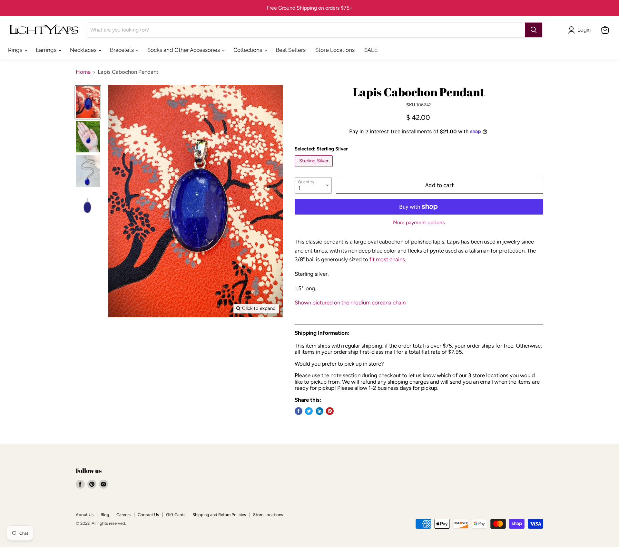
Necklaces (84, 50)
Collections (248, 50)
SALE (371, 50)
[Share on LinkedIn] (319, 411)
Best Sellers (291, 50)
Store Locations (335, 50)
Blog (105, 514)
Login (584, 30)
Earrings (47, 50)
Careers (123, 514)
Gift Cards (175, 514)
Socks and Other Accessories (184, 50)
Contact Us (148, 514)
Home (83, 72)
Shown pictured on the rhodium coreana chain (350, 302)
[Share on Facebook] (298, 411)
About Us (84, 514)
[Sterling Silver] (315, 168)
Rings (16, 50)
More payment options (419, 223)
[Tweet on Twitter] (309, 411)
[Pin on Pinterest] (330, 411)
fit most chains (387, 259)
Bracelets (122, 50)
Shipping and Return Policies (219, 514)
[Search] (533, 30)
